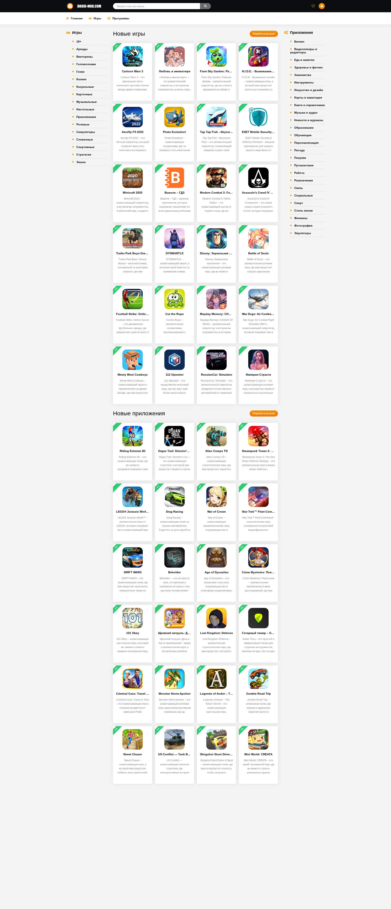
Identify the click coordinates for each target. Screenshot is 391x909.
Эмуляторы (302, 233)
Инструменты (304, 82)
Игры (97, 18)
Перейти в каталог (264, 33)
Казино (81, 79)
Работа (299, 172)
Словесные (84, 139)
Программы (120, 18)
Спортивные (85, 147)
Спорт (298, 203)
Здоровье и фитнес (308, 67)
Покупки (300, 157)
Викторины (84, 56)
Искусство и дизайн (308, 90)
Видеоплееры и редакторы (303, 50)
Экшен (81, 162)
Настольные (85, 109)
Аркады (82, 49)
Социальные (303, 195)
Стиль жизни (303, 210)
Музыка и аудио (305, 112)
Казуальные (85, 86)
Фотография (303, 225)
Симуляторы (85, 132)
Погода (299, 150)
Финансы (301, 218)
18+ (78, 41)
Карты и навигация (308, 97)
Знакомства (302, 75)
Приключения (86, 116)
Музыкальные (86, 101)
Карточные (84, 94)
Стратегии (83, 154)
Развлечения (303, 180)
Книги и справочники (309, 105)
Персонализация (306, 142)
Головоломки (86, 64)
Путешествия (303, 165)
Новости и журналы (308, 120)
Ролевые (82, 124)
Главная (76, 18)
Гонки (80, 71)
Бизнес (299, 41)
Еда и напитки (304, 59)
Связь (298, 188)
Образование (304, 127)
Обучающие (303, 135)
